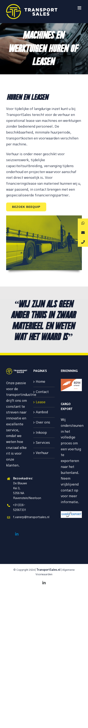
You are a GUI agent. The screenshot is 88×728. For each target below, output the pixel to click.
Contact (42, 392)
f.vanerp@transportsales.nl (20, 517)
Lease (40, 402)
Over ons (43, 422)
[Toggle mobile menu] (80, 8)
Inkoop (41, 432)
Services (43, 442)
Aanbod (42, 412)
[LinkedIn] (16, 534)
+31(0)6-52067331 (19, 508)
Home (40, 381)
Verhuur (42, 453)
